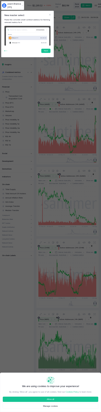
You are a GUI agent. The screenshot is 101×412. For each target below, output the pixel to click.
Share (66, 17)
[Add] (28, 72)
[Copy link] (73, 17)
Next (46, 51)
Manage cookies (50, 406)
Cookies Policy (72, 392)
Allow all (50, 399)
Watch (87, 5)
